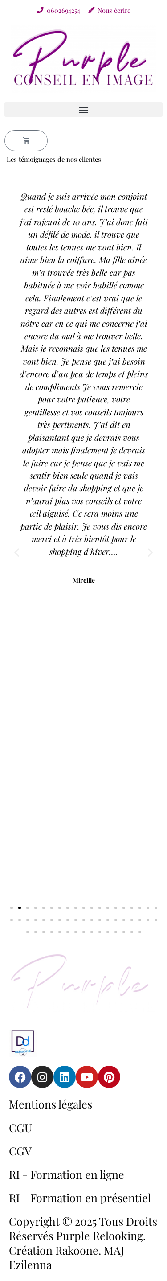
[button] (83, 109)
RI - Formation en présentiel (80, 1197)
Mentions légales (50, 1103)
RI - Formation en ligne (66, 1174)
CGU (20, 1127)
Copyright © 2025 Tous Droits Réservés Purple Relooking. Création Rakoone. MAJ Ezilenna (83, 1243)
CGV (20, 1150)
